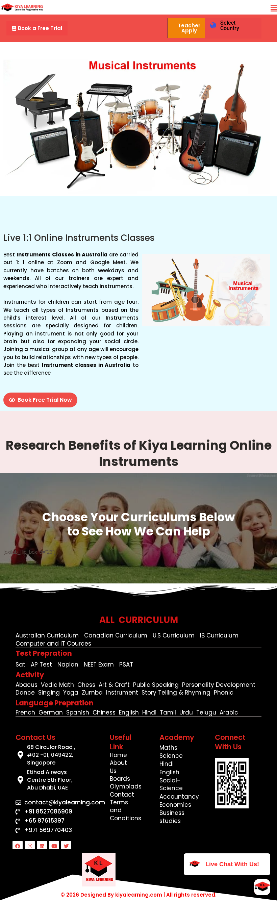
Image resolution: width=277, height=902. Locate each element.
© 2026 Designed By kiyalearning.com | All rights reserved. (138, 894)
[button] (274, 8)
